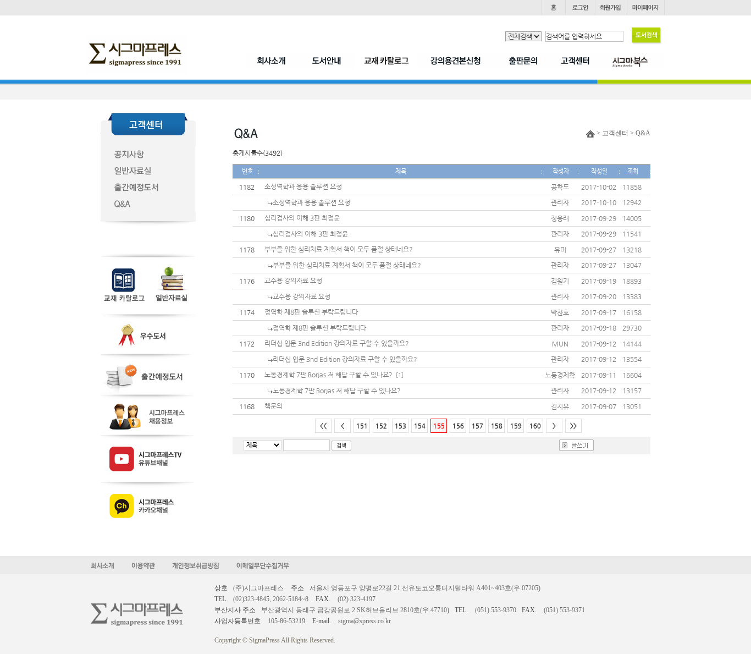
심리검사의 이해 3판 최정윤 (302, 218)
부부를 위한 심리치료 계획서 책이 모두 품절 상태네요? (338, 249)
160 (535, 426)
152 (381, 426)
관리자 (560, 202)
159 (516, 426)
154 (420, 426)
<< (323, 426)
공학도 (560, 187)
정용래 (560, 218)
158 (496, 426)
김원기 (560, 281)
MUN (560, 344)
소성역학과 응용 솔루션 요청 (303, 186)
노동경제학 (560, 375)
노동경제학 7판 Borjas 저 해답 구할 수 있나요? (328, 374)
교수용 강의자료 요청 (293, 280)
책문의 (273, 406)
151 (362, 426)
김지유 (560, 406)
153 (400, 426)
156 (458, 426)
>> (573, 426)
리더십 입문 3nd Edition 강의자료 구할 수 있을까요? (336, 343)
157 (477, 426)
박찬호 (560, 312)
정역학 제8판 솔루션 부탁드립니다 (311, 312)
